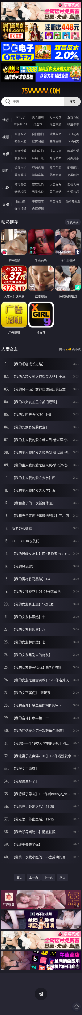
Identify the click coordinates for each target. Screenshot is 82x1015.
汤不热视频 (73, 201)
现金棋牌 (55, 124)
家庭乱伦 (38, 185)
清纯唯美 (38, 175)
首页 (19, 877)
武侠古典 (73, 185)
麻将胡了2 (20, 124)
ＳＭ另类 (73, 141)
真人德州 (38, 117)
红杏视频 (20, 209)
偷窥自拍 (20, 168)
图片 (5, 170)
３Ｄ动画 (73, 134)
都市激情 (20, 185)
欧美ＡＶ (55, 134)
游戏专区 (73, 117)
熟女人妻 (20, 141)
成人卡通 (55, 151)
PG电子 (20, 117)
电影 (5, 154)
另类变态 (73, 158)
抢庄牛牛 (73, 124)
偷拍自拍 (38, 151)
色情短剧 (38, 209)
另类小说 (38, 192)
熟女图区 (55, 175)
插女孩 (20, 201)
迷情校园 (20, 192)
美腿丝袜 (20, 175)
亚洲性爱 (20, 151)
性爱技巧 (73, 192)
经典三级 (38, 158)
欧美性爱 (73, 151)
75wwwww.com (41, 91)
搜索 (72, 101)
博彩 (5, 120)
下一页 (48, 877)
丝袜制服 (38, 141)
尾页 (62, 877)
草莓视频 (55, 201)
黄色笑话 (55, 192)
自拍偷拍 (38, 134)
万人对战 (55, 117)
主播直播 (55, 141)
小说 (5, 187)
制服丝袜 (20, 158)
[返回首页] (76, 1006)
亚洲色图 (38, 168)
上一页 (33, 877)
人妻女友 (55, 185)
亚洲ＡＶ (20, 134)
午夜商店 (38, 201)
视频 (5, 137)
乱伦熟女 (55, 158)
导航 (5, 204)
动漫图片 (73, 168)
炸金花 (37, 124)
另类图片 (73, 175)
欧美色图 (55, 168)
